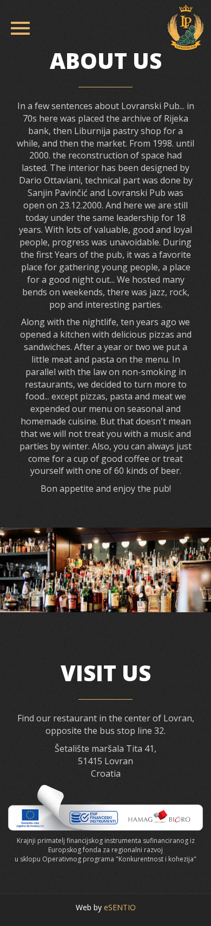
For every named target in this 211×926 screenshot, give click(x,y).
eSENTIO (120, 907)
